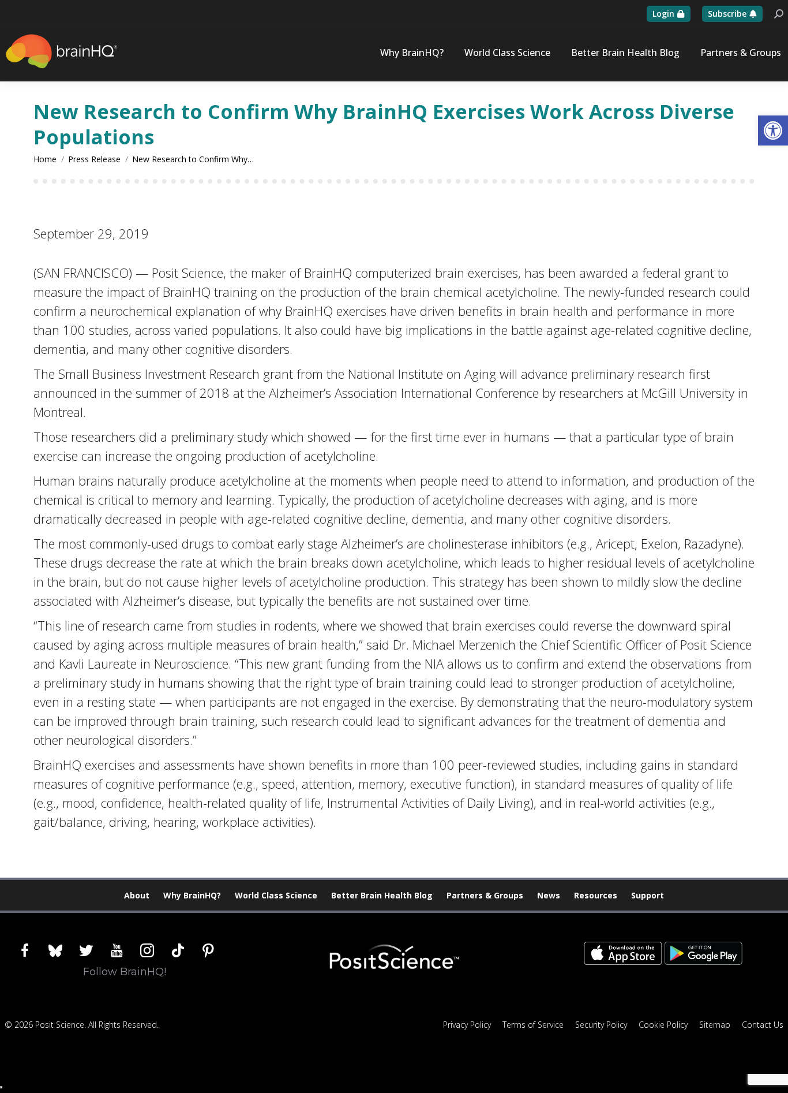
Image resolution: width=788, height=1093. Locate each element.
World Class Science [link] (276, 895)
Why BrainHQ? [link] (192, 895)
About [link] (136, 895)
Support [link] (647, 895)
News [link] (548, 895)
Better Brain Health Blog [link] (382, 895)
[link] (773, 130)
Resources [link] (595, 895)
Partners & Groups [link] (484, 895)
